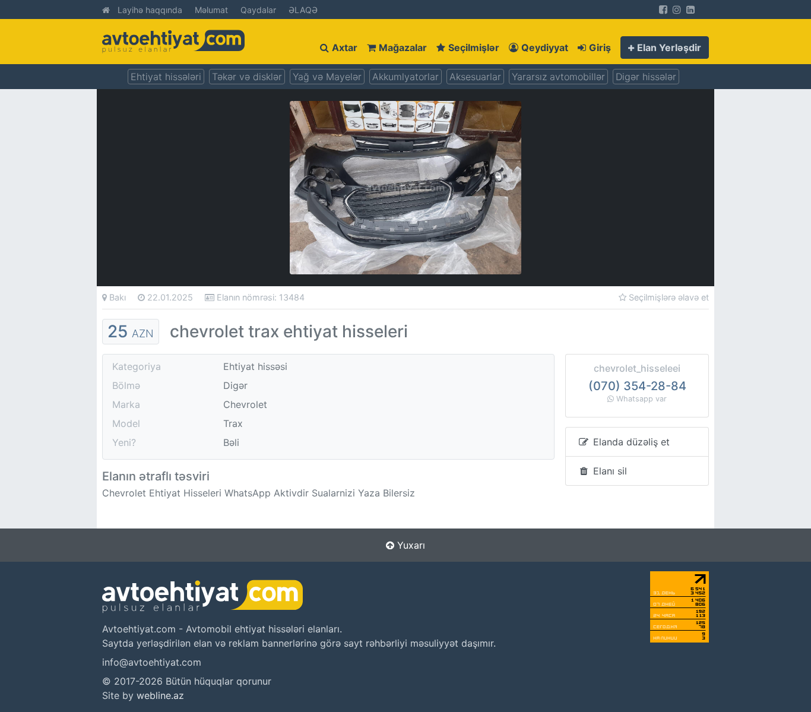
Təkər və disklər (247, 77)
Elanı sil (608, 471)
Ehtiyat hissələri (166, 77)
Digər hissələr (646, 77)
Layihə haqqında (150, 10)
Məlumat (211, 10)
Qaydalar (258, 10)
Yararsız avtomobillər (558, 77)
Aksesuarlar (475, 77)
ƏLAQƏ (303, 10)
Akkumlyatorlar (405, 77)
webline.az (160, 695)
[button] (664, 47)
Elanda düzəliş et (630, 442)
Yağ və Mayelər (327, 77)
